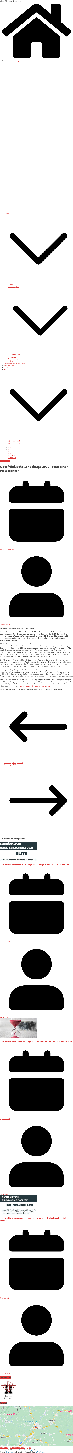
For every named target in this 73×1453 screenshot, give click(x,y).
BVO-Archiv (12, 458)
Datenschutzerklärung (17, 1448)
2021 (9, 449)
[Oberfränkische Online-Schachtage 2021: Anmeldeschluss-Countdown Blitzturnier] (18, 1037)
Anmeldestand (9, 365)
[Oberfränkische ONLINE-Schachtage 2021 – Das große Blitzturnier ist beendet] (18, 860)
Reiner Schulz (5, 625)
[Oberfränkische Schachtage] (36, 59)
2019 (9, 454)
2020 (9, 451)
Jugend (13, 357)
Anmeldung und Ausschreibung (15, 363)
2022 (9, 447)
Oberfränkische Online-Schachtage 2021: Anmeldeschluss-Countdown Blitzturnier (36, 1041)
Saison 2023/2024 (14, 443)
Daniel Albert (4, 1194)
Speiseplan (11, 361)
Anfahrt (10, 285)
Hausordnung (13, 359)
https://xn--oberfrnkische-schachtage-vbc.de (34, 686)
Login (29, 1448)
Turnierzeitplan (13, 287)
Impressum (4, 1448)
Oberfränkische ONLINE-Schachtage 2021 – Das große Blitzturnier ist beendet (34, 864)
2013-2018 (11, 456)
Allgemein (7, 213)
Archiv (6, 369)
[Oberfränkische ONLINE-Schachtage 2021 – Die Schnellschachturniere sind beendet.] (18, 1214)
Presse (6, 367)
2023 (9, 445)
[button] (38, 283)
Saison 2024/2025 (14, 441)
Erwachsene (15, 355)
